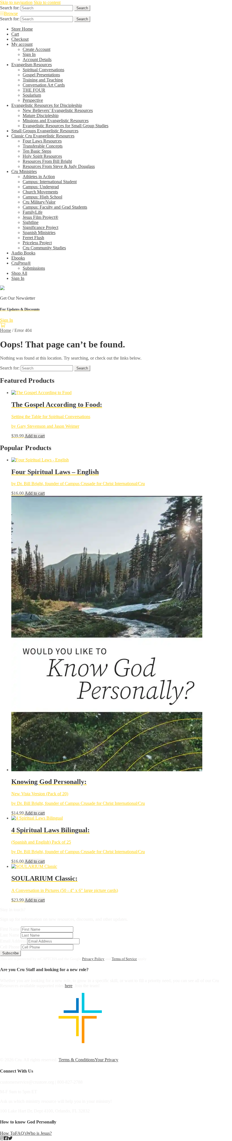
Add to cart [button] (35, 435)
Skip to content (47, 2)
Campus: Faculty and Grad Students (55, 207)
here (68, 985)
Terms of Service (124, 959)
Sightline (30, 222)
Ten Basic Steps (37, 151)
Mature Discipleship (41, 115)
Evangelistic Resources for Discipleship (46, 105)
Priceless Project (37, 242)
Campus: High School (42, 197)
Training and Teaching (43, 79)
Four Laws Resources (42, 141)
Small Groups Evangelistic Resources (44, 130)
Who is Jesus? (39, 1133)
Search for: (10, 7)
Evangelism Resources (31, 64)
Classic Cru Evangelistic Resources (42, 135)
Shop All (19, 273)
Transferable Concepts (43, 146)
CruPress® (21, 263)
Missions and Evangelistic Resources (56, 120)
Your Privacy (106, 1059)
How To (7, 1133)
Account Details (37, 59)
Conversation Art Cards (44, 85)
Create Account (36, 49)
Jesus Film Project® (40, 217)
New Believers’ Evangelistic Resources (58, 110)
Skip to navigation (16, 2)
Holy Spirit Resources (42, 156)
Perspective (33, 100)
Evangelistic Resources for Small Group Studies (65, 125)
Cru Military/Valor (39, 202)
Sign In (29, 54)
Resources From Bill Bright (47, 161)
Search (82, 8)
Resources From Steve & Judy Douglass (59, 166)
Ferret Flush (33, 237)
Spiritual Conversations (43, 69)
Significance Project (40, 227)
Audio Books (23, 252)
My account (22, 44)
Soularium (32, 95)
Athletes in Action (39, 176)
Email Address (13, 941)
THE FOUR (34, 90)
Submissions (34, 268)
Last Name (10, 935)
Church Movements (40, 191)
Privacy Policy (93, 959)
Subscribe (10, 953)
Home (5, 330)
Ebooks (18, 258)
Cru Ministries (24, 171)
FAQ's (21, 1133)
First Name (10, 929)
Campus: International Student (50, 181)
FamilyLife (32, 212)
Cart (15, 34)
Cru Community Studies (44, 247)
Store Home (22, 29)
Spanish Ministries (39, 232)
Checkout (20, 39)
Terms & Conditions (77, 1059)
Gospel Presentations (41, 74)
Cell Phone (10, 947)
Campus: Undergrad (41, 186)
